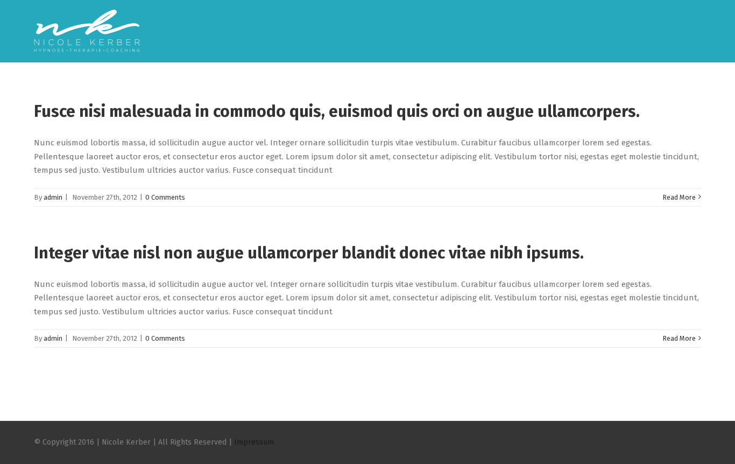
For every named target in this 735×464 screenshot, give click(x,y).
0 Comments (165, 197)
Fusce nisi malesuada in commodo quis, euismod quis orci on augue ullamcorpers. (337, 111)
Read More (679, 197)
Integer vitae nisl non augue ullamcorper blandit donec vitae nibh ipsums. (309, 253)
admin (53, 197)
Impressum (254, 442)
